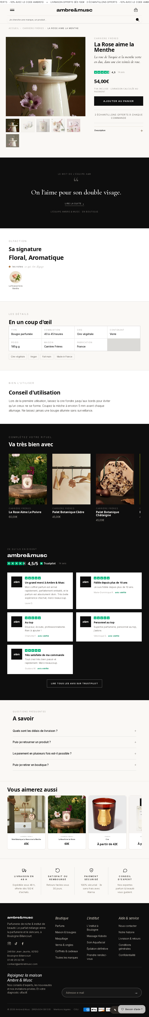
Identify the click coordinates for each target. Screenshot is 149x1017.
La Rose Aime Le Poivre (67, 839)
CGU (76, 1009)
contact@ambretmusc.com (22, 964)
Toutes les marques (66, 957)
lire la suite (73, 203)
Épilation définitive (97, 948)
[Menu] (12, 10)
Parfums (60, 925)
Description (99, 130)
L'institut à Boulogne (92, 927)
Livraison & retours (129, 938)
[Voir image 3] (43, 125)
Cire (107, 839)
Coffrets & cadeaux (66, 951)
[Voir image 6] (12, 140)
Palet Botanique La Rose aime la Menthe (26, 839)
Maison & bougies (65, 932)
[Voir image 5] (73, 125)
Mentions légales (62, 1009)
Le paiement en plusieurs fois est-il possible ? (42, 753)
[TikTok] (16, 943)
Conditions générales (125, 946)
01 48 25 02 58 (15, 959)
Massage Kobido (96, 936)
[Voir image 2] (28, 125)
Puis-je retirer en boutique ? (31, 765)
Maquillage (61, 938)
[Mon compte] (128, 10)
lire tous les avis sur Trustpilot (74, 683)
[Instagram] (9, 943)
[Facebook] (23, 943)
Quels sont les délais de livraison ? (35, 731)
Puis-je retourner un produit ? (32, 742)
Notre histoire (126, 932)
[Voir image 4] (58, 125)
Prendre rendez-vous (97, 956)
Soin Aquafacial (96, 942)
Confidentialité (127, 955)
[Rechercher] (138, 20)
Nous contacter (127, 925)
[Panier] (136, 10)
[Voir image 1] (12, 125)
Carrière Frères (33, 28)
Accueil (14, 28)
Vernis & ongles (64, 944)
